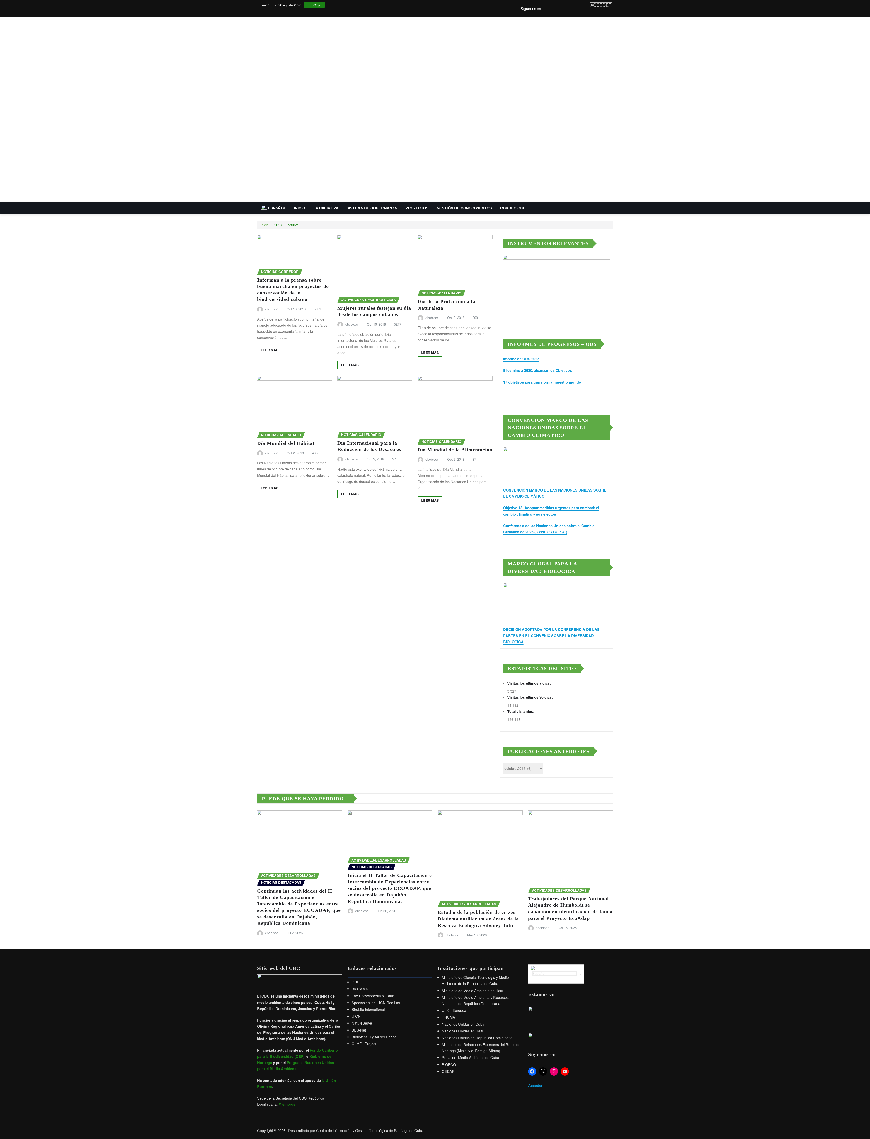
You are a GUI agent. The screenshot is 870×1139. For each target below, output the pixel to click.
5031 (317, 309)
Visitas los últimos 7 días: (529, 683)
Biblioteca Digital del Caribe (374, 1036)
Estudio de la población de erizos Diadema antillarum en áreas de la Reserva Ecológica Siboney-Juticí (478, 918)
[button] (435, 190)
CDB (356, 982)
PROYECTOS (416, 208)
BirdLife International (368, 1009)
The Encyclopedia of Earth (373, 995)
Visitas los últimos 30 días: (530, 697)
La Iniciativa (325, 208)
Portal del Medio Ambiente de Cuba (470, 1057)
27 (394, 459)
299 (475, 317)
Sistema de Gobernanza (372, 208)
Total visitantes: (521, 711)
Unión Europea (454, 1010)
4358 (315, 452)
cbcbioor (271, 309)
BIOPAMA (360, 988)
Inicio (299, 208)
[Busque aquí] (611, 208)
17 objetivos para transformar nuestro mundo (542, 382)
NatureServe (362, 1023)
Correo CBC (513, 208)
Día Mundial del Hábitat (285, 443)
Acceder (535, 1085)
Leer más (269, 349)
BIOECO (449, 1064)
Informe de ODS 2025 (521, 358)
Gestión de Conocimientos (464, 208)
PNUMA (448, 1017)
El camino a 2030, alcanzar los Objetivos (537, 370)
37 (474, 459)
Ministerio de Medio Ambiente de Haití (472, 990)
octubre (293, 224)
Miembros (286, 1104)
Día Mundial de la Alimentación (455, 450)
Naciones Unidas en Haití (462, 1031)
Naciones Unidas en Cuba (463, 1024)
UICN (356, 1016)
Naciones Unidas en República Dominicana (477, 1037)
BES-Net (359, 1030)
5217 (397, 324)
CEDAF (448, 1071)
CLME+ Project (364, 1043)
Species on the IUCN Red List (376, 1002)
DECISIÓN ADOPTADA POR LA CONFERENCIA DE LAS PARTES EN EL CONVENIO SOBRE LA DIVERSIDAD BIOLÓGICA (551, 635)
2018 (278, 224)
